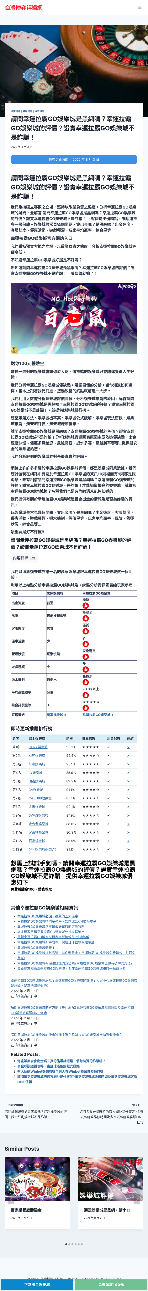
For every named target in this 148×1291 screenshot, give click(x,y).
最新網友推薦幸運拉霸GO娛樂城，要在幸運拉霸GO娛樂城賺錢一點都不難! (72, 968)
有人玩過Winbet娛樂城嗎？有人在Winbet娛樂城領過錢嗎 (60, 1071)
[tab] (66, 1244)
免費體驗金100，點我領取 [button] (31, 889)
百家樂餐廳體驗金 (26, 1210)
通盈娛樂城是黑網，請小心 (107, 1210)
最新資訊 (27, 111)
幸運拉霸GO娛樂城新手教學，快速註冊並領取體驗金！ (57, 942)
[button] (41, 238)
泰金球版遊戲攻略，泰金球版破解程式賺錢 (48, 1066)
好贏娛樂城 (37, 764)
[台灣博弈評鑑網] (24, 8)
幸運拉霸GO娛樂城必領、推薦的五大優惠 (47, 916)
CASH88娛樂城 (40, 798)
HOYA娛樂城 (38, 747)
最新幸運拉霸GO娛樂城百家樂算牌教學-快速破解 (53, 937)
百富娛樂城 (37, 841)
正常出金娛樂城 (37, 1285)
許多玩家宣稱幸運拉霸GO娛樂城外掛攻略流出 (51, 932)
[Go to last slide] (11, 1199)
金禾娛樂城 (37, 807)
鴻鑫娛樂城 (37, 781)
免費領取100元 (111, 1285)
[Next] (137, 1199)
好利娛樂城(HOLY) (42, 849)
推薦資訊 (15, 111)
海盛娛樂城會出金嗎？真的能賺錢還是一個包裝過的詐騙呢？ (61, 1061)
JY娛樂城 (35, 773)
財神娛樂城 (37, 755)
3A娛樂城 (36, 790)
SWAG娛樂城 (38, 815)
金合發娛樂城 (38, 824)
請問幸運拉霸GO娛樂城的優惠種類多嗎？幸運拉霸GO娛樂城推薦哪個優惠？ (66, 1035)
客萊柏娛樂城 (38, 832)
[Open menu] (139, 8)
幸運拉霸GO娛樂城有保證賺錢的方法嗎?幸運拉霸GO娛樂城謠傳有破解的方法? (74, 963)
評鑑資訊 (39, 111)
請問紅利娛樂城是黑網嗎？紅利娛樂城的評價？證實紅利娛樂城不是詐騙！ (36, 1111)
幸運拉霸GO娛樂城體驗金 (36, 948)
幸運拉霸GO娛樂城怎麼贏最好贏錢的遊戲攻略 (51, 927)
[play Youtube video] (74, 318)
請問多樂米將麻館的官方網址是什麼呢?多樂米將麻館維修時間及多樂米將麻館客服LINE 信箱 (111, 1114)
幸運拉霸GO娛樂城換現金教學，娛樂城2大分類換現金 (56, 921)
